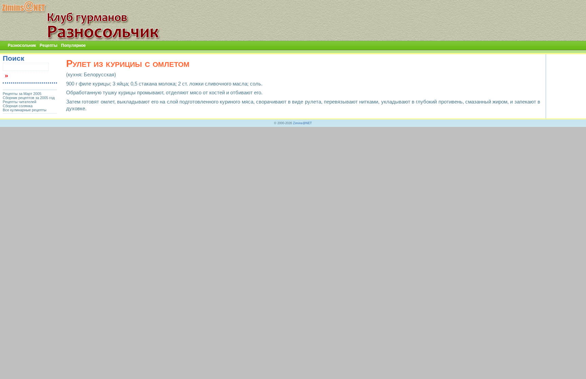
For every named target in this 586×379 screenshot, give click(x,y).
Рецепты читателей (19, 102)
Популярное (73, 45)
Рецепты (48, 45)
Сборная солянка (18, 106)
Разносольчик (22, 45)
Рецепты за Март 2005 (22, 94)
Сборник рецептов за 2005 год (29, 98)
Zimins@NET (302, 123)
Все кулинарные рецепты (24, 110)
